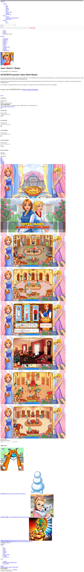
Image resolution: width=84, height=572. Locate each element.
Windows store (6, 554)
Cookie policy (32, 27)
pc (6, 4)
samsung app (8, 14)
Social (4, 48)
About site (3, 543)
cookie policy (8, 19)
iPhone (4, 32)
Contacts (5, 561)
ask (6, 21)
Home (4, 30)
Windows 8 (6, 50)
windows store (9, 12)
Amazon (5, 38)
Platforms (2, 36)
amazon (7, 13)
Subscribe (15, 441)
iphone (7, 8)
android (7, 9)
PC (4, 45)
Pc (3, 547)
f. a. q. (7, 22)
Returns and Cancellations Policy (10, 562)
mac (6, 10)
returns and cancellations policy (12, 17)
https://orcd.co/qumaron (30, 89)
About (4, 15)
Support (4, 20)
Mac (4, 43)
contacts (7, 16)
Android (5, 39)
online (7, 6)
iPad (4, 41)
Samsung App (6, 46)
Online (5, 44)
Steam (5, 49)
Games (4, 3)
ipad (7, 7)
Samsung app (6, 556)
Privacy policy (9, 567)
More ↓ (2, 95)
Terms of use (3, 567)
